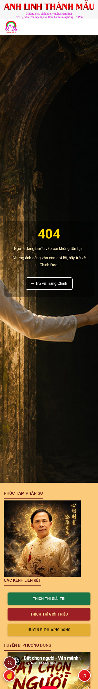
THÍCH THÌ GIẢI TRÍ (49, 599)
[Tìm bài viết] (10, 662)
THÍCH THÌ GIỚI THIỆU (49, 614)
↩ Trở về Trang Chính (49, 283)
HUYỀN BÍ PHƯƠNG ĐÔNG (49, 630)
